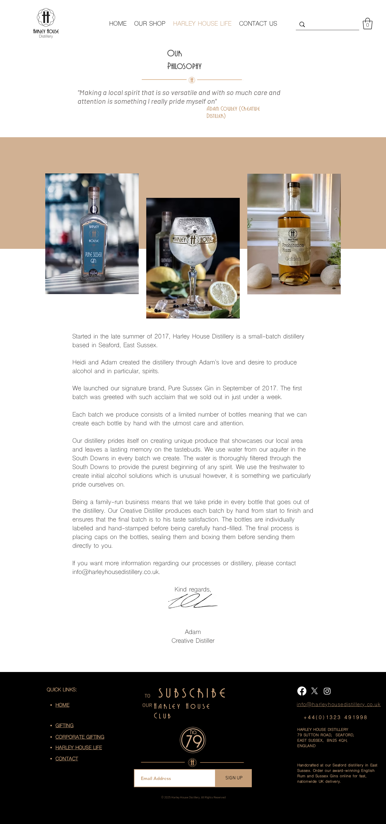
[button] (367, 23)
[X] (314, 691)
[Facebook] (301, 691)
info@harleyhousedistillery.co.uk (115, 573)
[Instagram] (327, 691)
